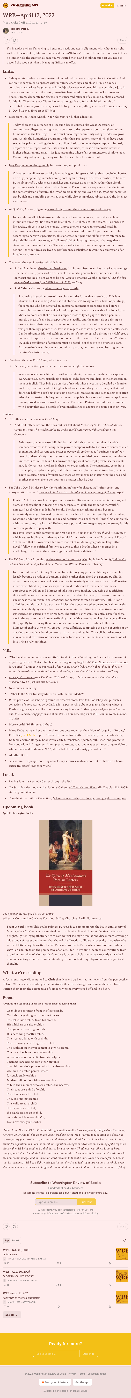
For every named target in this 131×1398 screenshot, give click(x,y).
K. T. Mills (40, 1259)
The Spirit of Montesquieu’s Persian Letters (28, 914)
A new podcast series (21, 677)
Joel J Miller (29, 735)
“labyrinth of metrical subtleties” (21, 1297)
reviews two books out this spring (67, 559)
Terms (81, 1373)
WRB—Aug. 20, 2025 (16, 1271)
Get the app (82, 1382)
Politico (18, 667)
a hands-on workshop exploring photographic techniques (90, 798)
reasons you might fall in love (75, 366)
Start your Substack (56, 1382)
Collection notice (97, 1373)
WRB (49, 282)
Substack (48, 1390)
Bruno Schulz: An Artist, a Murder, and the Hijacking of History (77, 492)
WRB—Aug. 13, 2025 (16, 1293)
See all (9, 1314)
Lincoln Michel (42, 766)
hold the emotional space (35, 58)
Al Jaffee (14, 755)
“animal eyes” (10, 1254)
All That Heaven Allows (83, 787)
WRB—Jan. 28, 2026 (16, 1250)
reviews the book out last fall (54, 425)
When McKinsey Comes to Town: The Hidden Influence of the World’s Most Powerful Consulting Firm (68, 427)
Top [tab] (7, 1240)
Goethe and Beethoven (52, 268)
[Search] (124, 1240)
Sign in (121, 5)
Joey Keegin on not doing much (29, 165)
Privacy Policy (91, 1213)
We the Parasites (80, 564)
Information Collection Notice (64, 1213)
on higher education (80, 117)
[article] (65, 1256)
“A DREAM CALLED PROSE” (18, 1276)
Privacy (72, 1373)
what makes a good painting (62, 288)
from (42, 282)
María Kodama (18, 730)
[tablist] (12, 1240)
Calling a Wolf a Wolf (60, 1130)
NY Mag (50, 110)
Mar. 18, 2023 (62, 282)
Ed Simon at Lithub (38, 724)
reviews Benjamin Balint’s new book (63, 487)
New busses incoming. (23, 688)
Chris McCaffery (20, 29)
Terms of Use (82, 1209)
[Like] (6, 40)
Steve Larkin (23, 1259)
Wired (12, 700)
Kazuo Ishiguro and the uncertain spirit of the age (79, 209)
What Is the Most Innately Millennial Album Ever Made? (46, 694)
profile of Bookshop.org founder (37, 700)
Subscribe (107, 5)
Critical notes (31, 282)
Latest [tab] (15, 1240)
